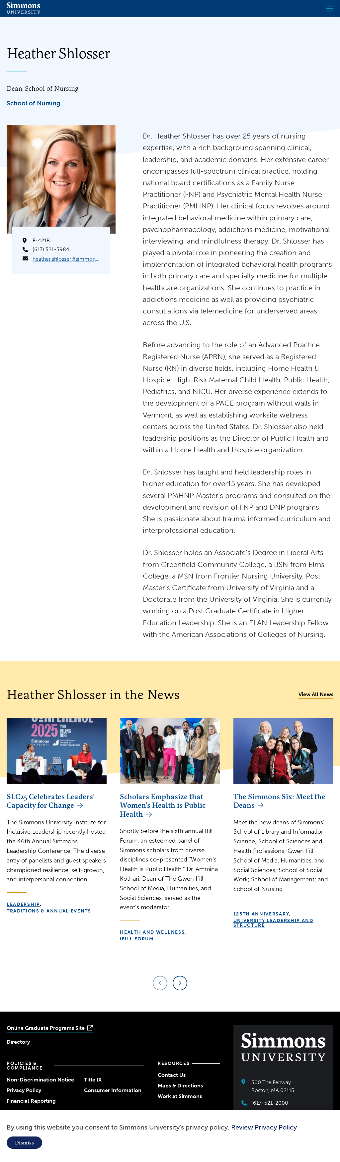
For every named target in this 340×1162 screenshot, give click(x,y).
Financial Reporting (31, 1101)
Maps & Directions (180, 1085)
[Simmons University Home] (23, 12)
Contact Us (172, 1075)
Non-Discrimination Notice (40, 1080)
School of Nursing (33, 103)
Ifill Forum (136, 939)
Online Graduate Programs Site (46, 1028)
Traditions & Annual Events (49, 911)
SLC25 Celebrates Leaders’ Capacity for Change (50, 801)
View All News (315, 694)
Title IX (93, 1080)
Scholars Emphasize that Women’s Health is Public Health (163, 805)
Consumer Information (112, 1090)
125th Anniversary (261, 914)
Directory (18, 1042)
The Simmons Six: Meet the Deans (279, 801)
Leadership (23, 904)
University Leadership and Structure (273, 923)
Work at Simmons (180, 1096)
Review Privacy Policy (264, 1127)
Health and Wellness (152, 932)
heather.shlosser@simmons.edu (66, 259)
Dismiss (24, 1142)
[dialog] (170, 1136)
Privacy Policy (24, 1090)
